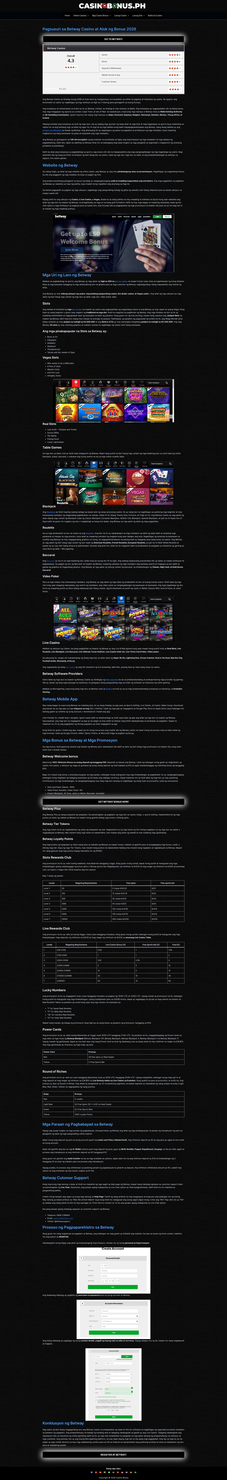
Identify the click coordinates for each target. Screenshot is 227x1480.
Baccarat (51, 561)
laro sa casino (121, 281)
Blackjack (51, 512)
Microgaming (112, 679)
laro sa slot (77, 309)
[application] (87, 15)
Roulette (90, 533)
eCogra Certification (52, 130)
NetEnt (109, 689)
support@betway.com (63, 1218)
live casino (70, 667)
